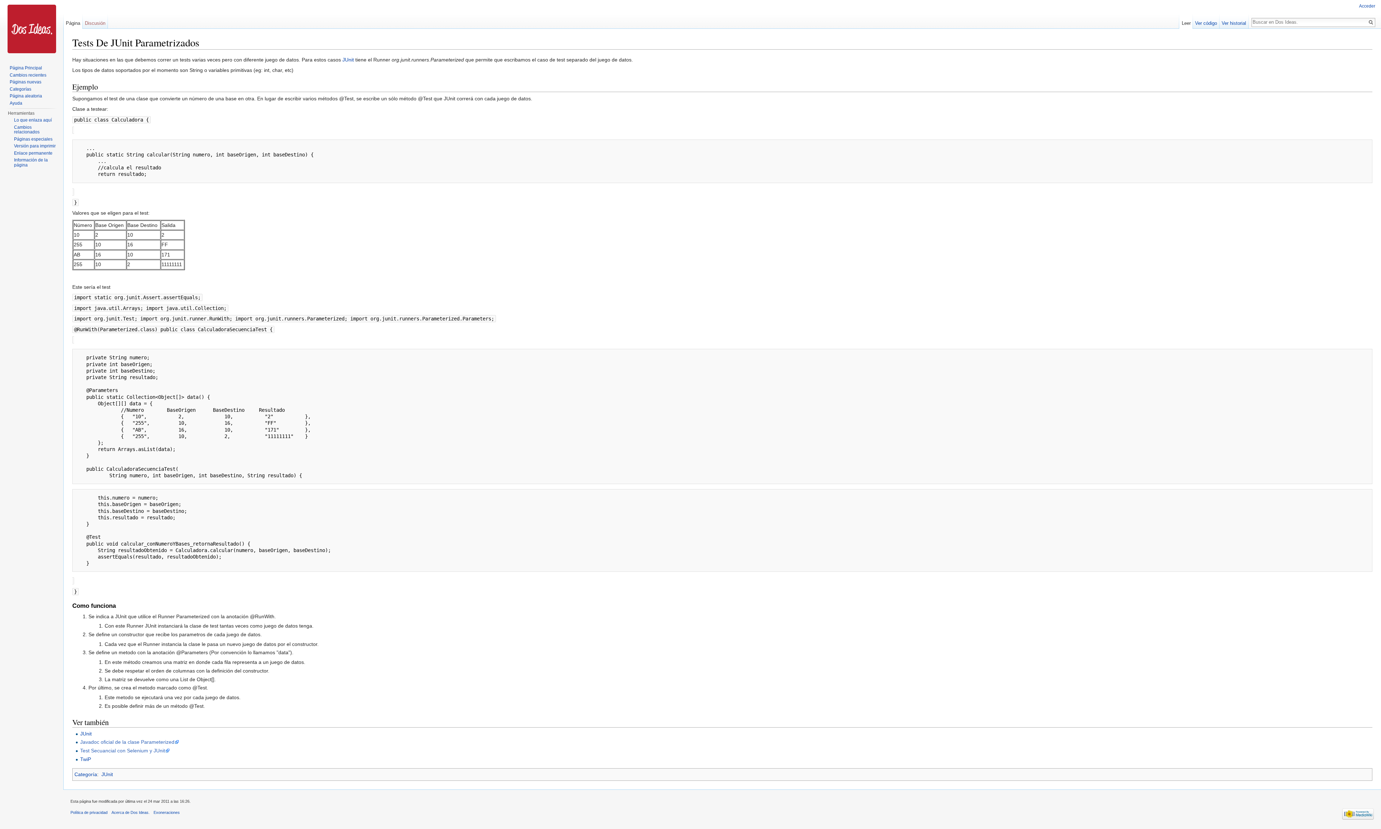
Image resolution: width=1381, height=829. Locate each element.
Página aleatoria (26, 96)
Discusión (95, 23)
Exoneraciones (167, 812)
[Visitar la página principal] (31, 29)
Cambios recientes (28, 75)
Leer (1186, 23)
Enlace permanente (33, 153)
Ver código (1206, 23)
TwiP (85, 759)
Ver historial (1234, 23)
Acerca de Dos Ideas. (130, 812)
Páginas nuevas (25, 82)
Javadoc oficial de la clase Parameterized (127, 742)
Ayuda (16, 103)
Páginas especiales (33, 139)
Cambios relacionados (27, 130)
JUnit (348, 60)
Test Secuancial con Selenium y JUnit (122, 750)
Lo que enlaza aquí (33, 120)
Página (73, 23)
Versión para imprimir (35, 146)
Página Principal (26, 67)
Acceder (1367, 6)
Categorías (20, 89)
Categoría (85, 774)
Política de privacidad (89, 812)
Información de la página (31, 163)
